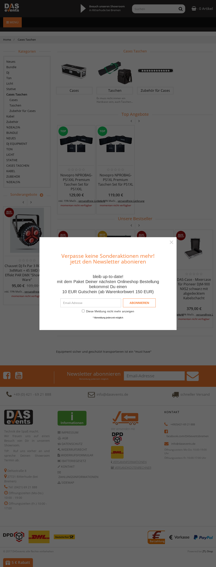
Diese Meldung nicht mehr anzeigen (110, 311)
